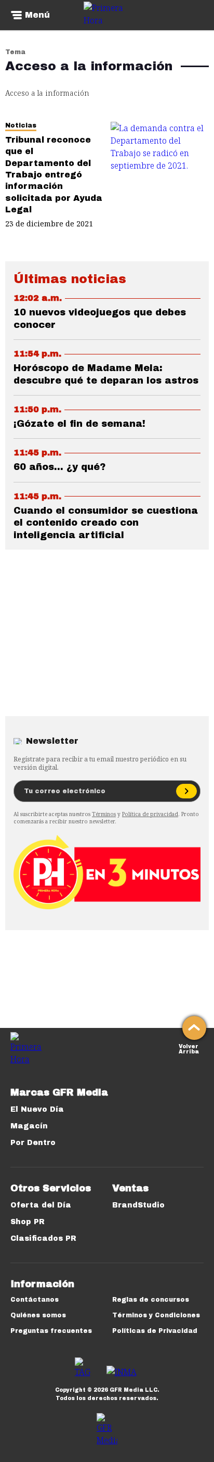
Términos (104, 814)
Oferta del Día (40, 1205)
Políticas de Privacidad (154, 1330)
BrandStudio (138, 1205)
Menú (37, 15)
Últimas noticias (70, 279)
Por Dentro (33, 1143)
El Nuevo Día (37, 1109)
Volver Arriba (189, 1048)
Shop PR (27, 1222)
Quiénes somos (38, 1315)
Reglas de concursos (150, 1299)
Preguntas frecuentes (51, 1330)
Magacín (29, 1126)
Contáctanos (34, 1299)
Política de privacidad (150, 814)
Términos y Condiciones (156, 1315)
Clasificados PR (43, 1238)
